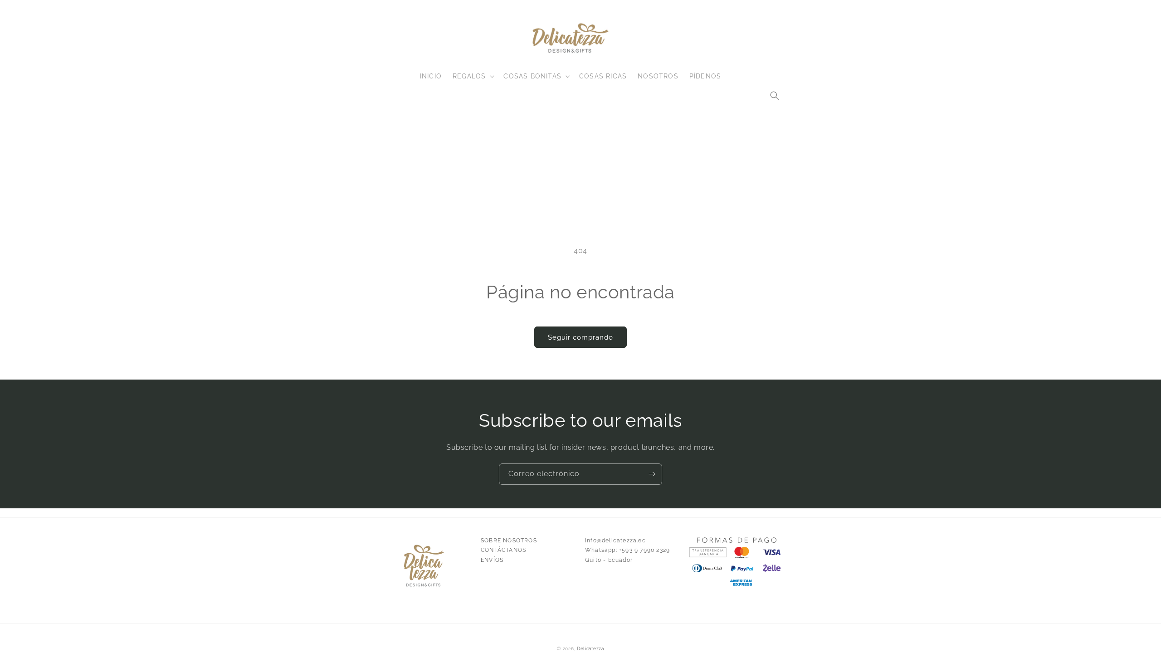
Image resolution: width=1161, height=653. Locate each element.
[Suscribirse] (652, 474)
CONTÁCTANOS (503, 550)
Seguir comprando (580, 337)
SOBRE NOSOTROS (509, 540)
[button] (775, 96)
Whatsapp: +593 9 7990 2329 (627, 550)
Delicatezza (590, 648)
